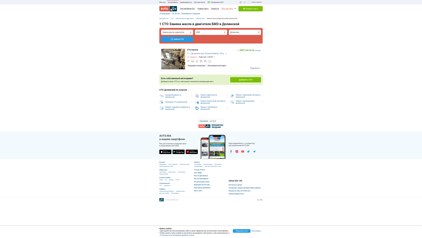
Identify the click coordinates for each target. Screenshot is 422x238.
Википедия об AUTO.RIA (202, 185)
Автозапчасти (199, 2)
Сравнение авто (180, 191)
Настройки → (257, 231)
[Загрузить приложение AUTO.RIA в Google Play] (179, 152)
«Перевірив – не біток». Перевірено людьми (179, 13)
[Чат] (241, 2)
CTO (160, 185)
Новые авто (202, 8)
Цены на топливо (164, 193)
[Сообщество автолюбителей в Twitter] (248, 151)
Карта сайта (198, 191)
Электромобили (163, 174)
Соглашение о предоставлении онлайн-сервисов (245, 188)
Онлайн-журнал (198, 166)
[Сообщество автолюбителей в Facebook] (231, 151)
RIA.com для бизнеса (201, 176)
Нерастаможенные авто (166, 166)
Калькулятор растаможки (166, 191)
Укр (258, 200)
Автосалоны (162, 172)
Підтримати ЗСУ (217, 2)
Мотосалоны (172, 172)
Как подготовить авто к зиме (213, 166)
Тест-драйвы (197, 164)
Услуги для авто (164, 183)
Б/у (166, 179)
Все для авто (227, 8)
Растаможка (217, 164)
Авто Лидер (198, 173)
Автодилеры (162, 164)
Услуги (177, 179)
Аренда (171, 179)
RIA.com (162, 2)
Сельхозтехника (164, 177)
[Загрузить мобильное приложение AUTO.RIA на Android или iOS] (213, 147)
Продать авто (251, 8)
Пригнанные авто (185, 164)
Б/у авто (162, 162)
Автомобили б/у (187, 8)
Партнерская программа (202, 188)
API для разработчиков (201, 182)
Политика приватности (236, 194)
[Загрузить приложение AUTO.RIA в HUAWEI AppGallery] (192, 152)
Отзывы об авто (199, 170)
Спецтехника (181, 172)
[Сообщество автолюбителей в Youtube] (242, 151)
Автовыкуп (167, 185)
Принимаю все (242, 231)
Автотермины (175, 193)
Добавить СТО (245, 80)
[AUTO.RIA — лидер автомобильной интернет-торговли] (168, 8)
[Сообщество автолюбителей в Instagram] (236, 151)
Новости (215, 8)
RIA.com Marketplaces (201, 178)
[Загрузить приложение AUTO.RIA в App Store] (165, 152)
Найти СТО (179, 39)
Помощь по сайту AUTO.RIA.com (239, 191)
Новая (161, 179)
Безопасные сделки (235, 185)
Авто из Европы (173, 164)
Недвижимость (186, 2)
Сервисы (162, 189)
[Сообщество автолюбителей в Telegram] (254, 151)
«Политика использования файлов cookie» (176, 235)
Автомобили (173, 2)
